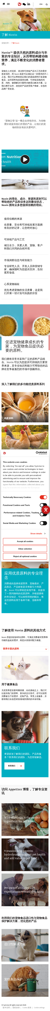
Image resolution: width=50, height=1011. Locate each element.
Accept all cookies (25, 541)
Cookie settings (39, 1008)
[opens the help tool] (46, 510)
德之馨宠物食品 (4, 3)
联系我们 (12, 766)
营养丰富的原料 (11, 648)
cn (40, 4)
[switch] (43, 505)
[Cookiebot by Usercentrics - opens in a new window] (36, 453)
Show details (36, 533)
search (46, 4)
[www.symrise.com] (20, 3)
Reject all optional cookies (25, 556)
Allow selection (25, 549)
